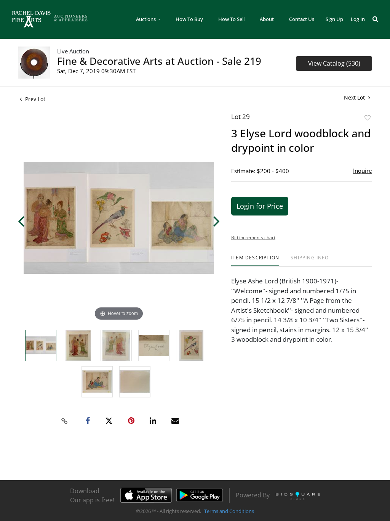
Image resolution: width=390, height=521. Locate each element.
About (267, 19)
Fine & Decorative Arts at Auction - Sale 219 (159, 61)
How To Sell (231, 19)
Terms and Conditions (229, 511)
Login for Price (260, 206)
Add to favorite (367, 117)
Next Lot (355, 97)
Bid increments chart (253, 237)
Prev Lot (34, 99)
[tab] (255, 260)
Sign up (334, 19)
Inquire (362, 170)
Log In (358, 19)
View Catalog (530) (334, 63)
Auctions (146, 19)
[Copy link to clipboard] (64, 421)
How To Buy (189, 19)
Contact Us (301, 19)
